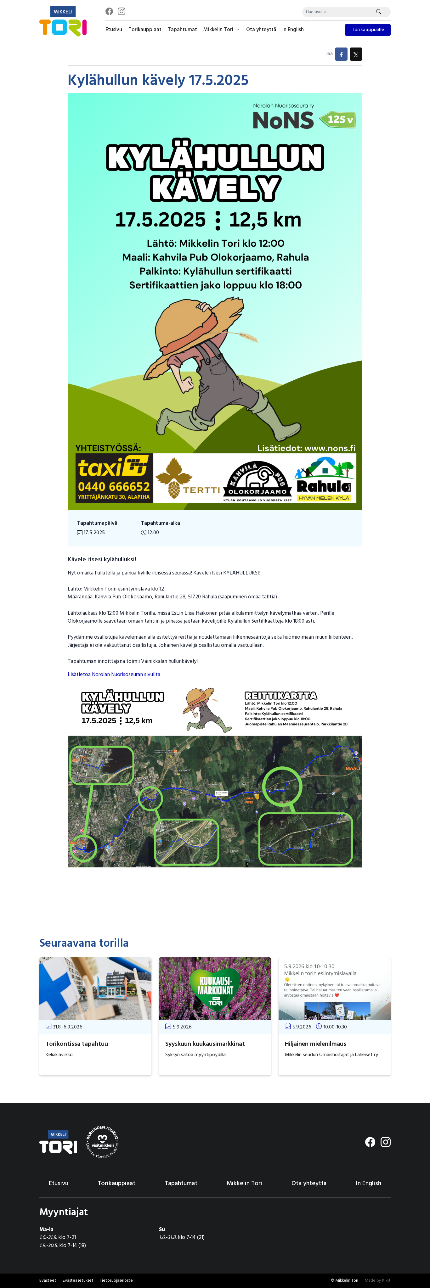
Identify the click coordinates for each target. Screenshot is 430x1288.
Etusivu (113, 29)
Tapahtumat (182, 29)
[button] (78, 1281)
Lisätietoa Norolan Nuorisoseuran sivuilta (114, 674)
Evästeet (47, 1280)
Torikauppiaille (368, 30)
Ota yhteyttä (261, 29)
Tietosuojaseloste (116, 1280)
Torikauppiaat (144, 29)
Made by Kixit (378, 1280)
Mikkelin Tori (219, 29)
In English (293, 29)
